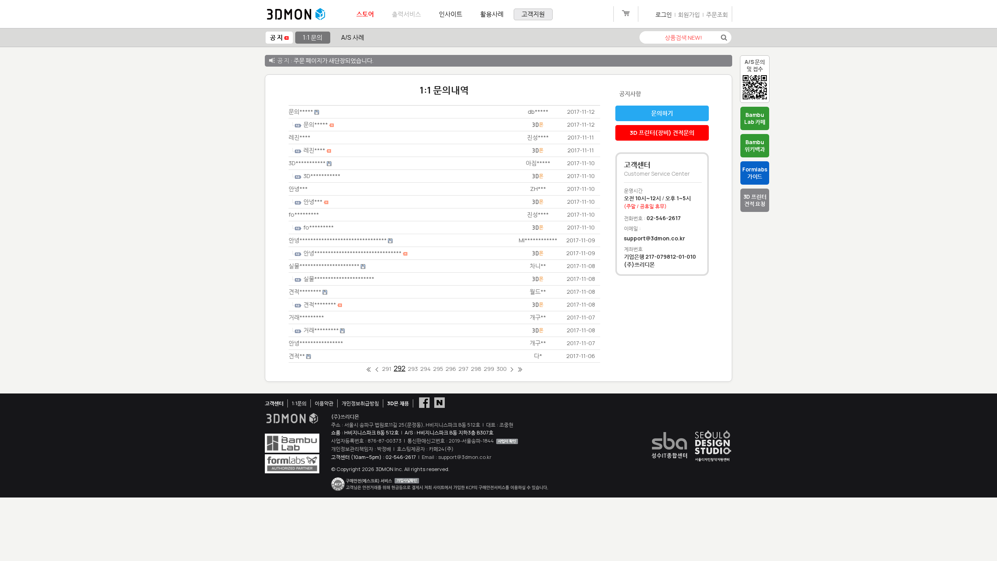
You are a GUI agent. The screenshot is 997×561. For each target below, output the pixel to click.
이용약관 (324, 403)
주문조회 (717, 15)
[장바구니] (625, 14)
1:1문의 (299, 403)
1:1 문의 (312, 37)
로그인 (663, 15)
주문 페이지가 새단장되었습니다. (333, 60)
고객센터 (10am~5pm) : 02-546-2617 (373, 456)
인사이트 (450, 14)
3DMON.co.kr (296, 14)
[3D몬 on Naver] (439, 402)
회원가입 (689, 15)
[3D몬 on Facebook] (424, 402)
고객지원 (533, 14)
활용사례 (492, 14)
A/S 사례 (352, 37)
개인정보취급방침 (360, 403)
